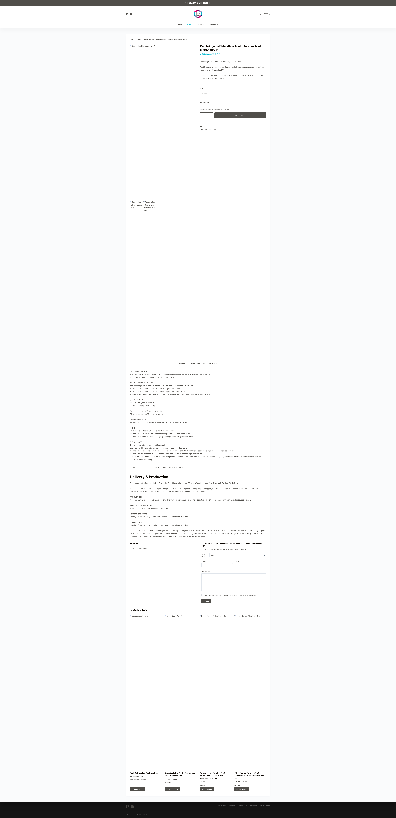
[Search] (260, 14)
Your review (206, 571)
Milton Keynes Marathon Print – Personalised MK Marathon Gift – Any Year (249, 775)
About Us (201, 25)
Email (237, 561)
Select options (137, 789)
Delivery (241, 805)
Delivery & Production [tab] (197, 363)
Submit (206, 601)
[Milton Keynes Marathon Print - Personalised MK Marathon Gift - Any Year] (250, 692)
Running (212, 129)
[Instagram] (131, 14)
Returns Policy (251, 805)
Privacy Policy (265, 805)
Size (201, 88)
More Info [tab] (182, 363)
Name (204, 561)
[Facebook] (127, 14)
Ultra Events (141, 780)
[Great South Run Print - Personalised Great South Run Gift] (181, 692)
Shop (189, 25)
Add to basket (240, 115)
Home (180, 25)
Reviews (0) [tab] (213, 363)
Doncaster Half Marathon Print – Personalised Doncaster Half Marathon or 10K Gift (213, 775)
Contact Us (213, 25)
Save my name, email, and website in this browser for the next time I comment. (230, 595)
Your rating (204, 555)
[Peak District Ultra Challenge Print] (146, 692)
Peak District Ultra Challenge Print (144, 773)
